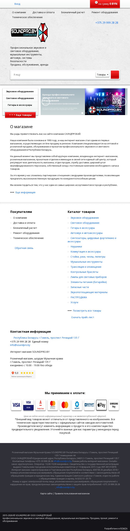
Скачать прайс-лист (82, 317)
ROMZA (123, 528)
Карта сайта (46, 493)
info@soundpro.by (20, 345)
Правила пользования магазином (72, 493)
